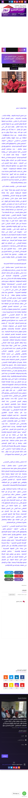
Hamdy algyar (22, 727)
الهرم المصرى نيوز (6, 764)
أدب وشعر (13, 66)
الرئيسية (21, 50)
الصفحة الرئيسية (21, 66)
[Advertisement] (14, 32)
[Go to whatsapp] (24, 793)
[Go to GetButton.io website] (24, 796)
